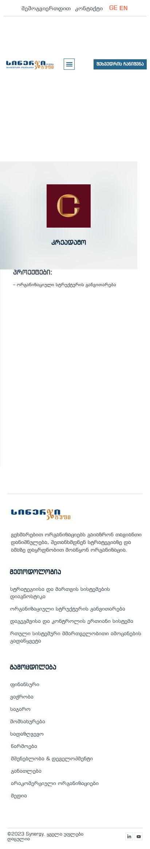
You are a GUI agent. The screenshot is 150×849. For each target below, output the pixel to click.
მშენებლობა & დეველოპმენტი (52, 759)
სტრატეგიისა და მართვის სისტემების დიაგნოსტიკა (60, 593)
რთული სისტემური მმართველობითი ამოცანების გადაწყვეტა (75, 637)
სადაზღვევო (27, 734)
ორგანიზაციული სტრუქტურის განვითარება (67, 609)
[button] (69, 64)
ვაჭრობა (21, 697)
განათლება (26, 771)
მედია (19, 796)
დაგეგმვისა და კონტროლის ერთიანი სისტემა (71, 621)
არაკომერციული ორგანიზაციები (55, 783)
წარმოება (24, 746)
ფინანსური (24, 685)
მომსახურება (27, 722)
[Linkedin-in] (129, 837)
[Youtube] (139, 837)
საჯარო (20, 709)
